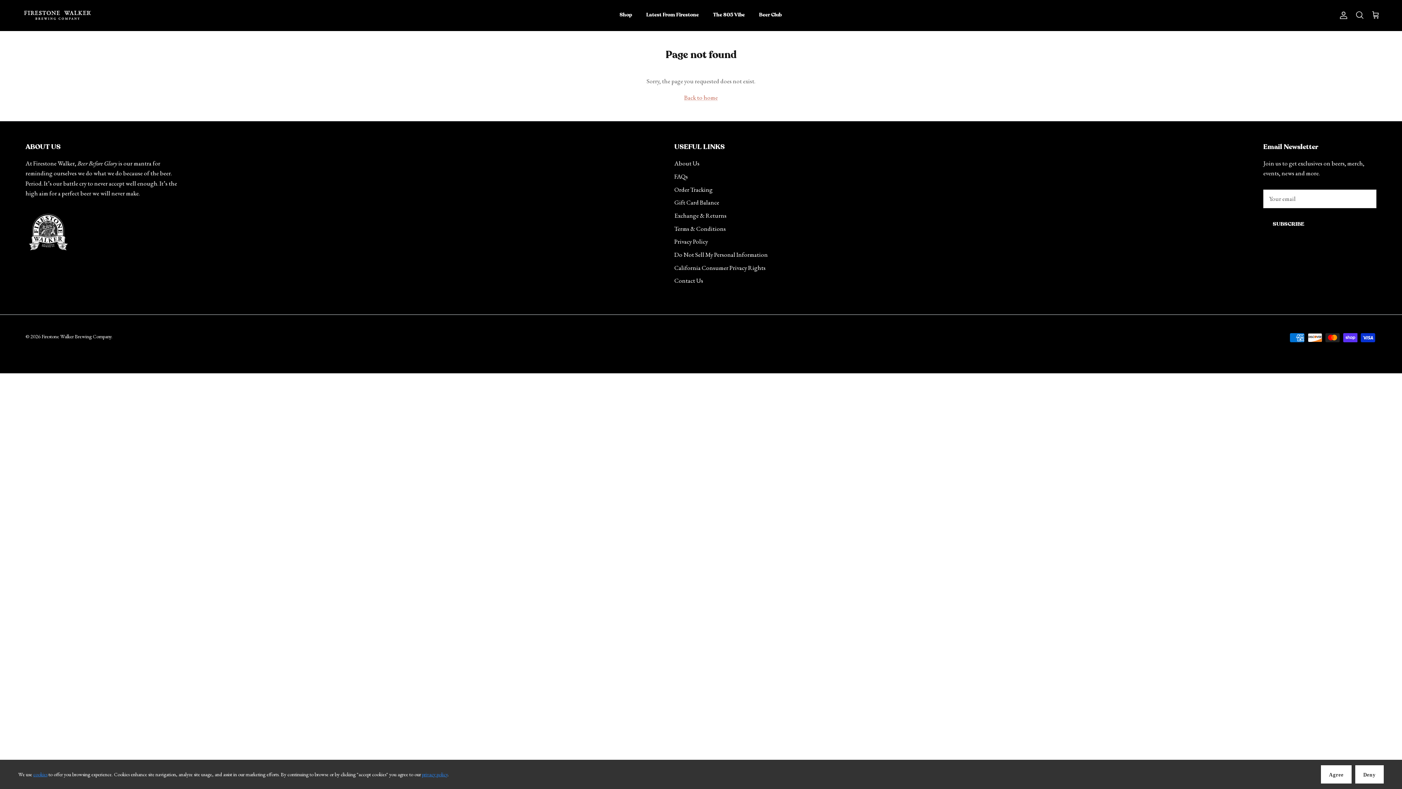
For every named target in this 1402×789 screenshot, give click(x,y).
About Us (687, 163)
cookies (40, 774)
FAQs (681, 176)
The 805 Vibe (729, 15)
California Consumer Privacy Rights (720, 268)
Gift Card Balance (696, 202)
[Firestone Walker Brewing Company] (57, 15)
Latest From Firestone (672, 15)
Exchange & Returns (700, 215)
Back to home (701, 98)
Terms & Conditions (700, 229)
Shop (626, 15)
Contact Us (688, 281)
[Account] (1342, 15)
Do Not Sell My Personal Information (721, 255)
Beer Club (770, 15)
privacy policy (435, 774)
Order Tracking (693, 190)
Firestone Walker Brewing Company (76, 336)
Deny (1369, 775)
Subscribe (1288, 224)
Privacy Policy (691, 241)
